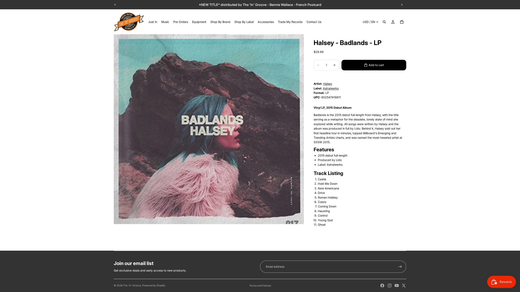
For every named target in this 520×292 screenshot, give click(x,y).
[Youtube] (396, 285)
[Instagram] (389, 285)
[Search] (384, 21)
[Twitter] (403, 285)
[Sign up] (400, 266)
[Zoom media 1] (209, 129)
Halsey (327, 83)
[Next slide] (401, 4)
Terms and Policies (260, 285)
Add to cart (376, 65)
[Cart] (401, 21)
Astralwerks (331, 88)
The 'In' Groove (132, 285)
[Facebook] (382, 285)
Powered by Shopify (153, 285)
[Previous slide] (115, 4)
